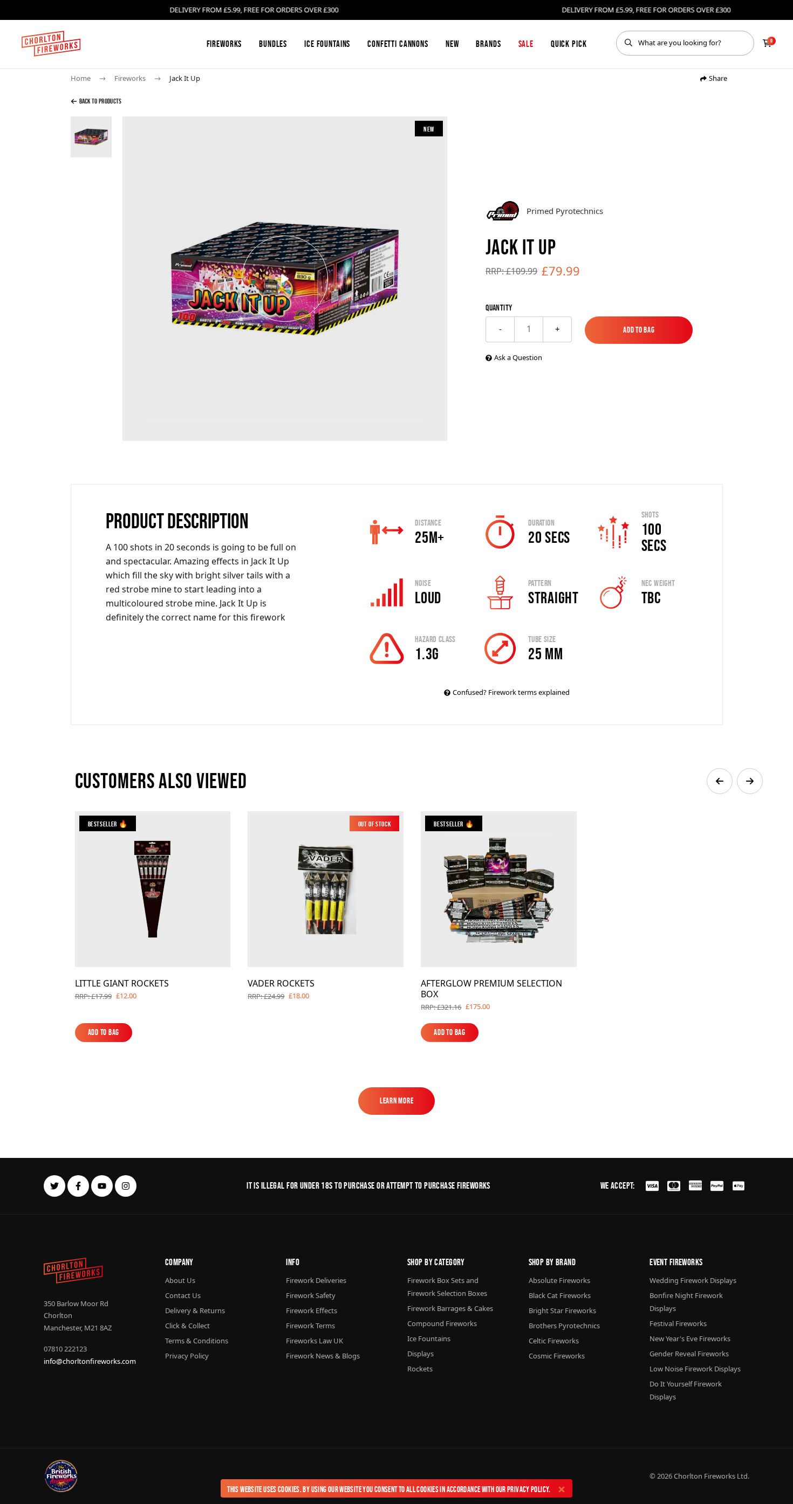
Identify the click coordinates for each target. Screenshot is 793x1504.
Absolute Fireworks (559, 1280)
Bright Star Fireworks (562, 1310)
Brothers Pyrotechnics (564, 1325)
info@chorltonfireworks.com (90, 1361)
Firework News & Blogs (323, 1356)
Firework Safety (311, 1295)
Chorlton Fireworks (704, 1476)
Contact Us (183, 1295)
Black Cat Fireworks (560, 1295)
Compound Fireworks (442, 1323)
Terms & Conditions (196, 1341)
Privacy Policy (528, 1489)
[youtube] (102, 1186)
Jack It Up (184, 78)
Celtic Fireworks (554, 1341)
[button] (720, 781)
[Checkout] (767, 43)
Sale (526, 43)
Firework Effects (311, 1310)
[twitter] (54, 1186)
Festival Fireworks (678, 1323)
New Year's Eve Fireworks (690, 1338)
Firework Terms (310, 1325)
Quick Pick (569, 43)
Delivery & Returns (195, 1310)
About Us (180, 1280)
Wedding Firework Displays (693, 1280)
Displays (420, 1353)
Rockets (420, 1369)
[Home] (51, 44)
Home (81, 78)
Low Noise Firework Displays (695, 1369)
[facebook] (78, 1186)
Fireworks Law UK (314, 1341)
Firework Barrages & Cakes (450, 1308)
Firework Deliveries (316, 1280)
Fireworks (224, 43)
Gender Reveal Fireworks (689, 1353)
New (452, 43)
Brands (488, 43)
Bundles (273, 43)
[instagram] (125, 1186)
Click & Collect (187, 1325)
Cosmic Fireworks (557, 1356)
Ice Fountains (327, 43)
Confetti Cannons (397, 43)
